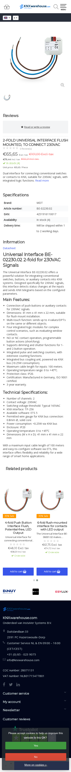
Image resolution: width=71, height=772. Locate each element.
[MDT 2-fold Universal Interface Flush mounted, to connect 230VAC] (35, 58)
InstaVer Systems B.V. (37, 623)
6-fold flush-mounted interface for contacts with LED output (52, 526)
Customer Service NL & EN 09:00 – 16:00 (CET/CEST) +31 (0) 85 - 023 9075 (33, 648)
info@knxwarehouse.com (23, 660)
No (35, 756)
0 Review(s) (26, 148)
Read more (42, 180)
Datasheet (9, 248)
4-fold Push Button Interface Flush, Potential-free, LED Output (18, 528)
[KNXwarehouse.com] (35, 6)
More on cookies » (35, 764)
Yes (36, 745)
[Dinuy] (9, 592)
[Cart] (7, 8)
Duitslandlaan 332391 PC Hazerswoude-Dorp (26, 634)
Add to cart (16, 571)
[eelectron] (35, 592)
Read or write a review (37, 127)
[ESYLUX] (61, 592)
